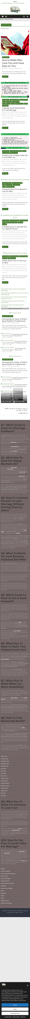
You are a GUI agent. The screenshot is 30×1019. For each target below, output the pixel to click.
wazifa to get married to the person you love (15, 238)
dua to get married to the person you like (10, 232)
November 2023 (5, 763)
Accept (15, 1005)
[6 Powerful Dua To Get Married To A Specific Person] (15, 215)
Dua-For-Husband (6, 183)
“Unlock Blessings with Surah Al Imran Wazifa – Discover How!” (14, 349)
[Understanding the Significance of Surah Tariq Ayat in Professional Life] (6, 333)
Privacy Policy (16, 1017)
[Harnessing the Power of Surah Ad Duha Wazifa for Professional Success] (7, 340)
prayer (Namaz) (5, 659)
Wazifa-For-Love (19, 103)
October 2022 (4, 788)
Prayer (8, 103)
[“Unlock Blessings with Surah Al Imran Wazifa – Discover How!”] (7, 347)
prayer (24, 860)
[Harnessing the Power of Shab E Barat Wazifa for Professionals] (15, 313)
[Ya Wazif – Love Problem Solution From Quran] (2, 16)
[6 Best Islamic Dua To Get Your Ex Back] (15, 253)
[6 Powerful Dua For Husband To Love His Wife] (15, 180)
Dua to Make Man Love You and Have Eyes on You (13, 63)
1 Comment (24, 112)
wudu (20, 622)
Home (2, 19)
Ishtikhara (9, 101)
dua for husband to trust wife (10, 199)
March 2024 (4, 756)
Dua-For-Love (6, 57)
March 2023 (4, 776)
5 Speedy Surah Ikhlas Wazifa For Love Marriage (13, 109)
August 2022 (4, 790)
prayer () (13, 451)
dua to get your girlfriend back (15, 268)
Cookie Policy (8, 1017)
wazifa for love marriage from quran (16, 116)
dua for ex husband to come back (10, 266)
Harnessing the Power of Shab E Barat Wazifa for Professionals (14, 320)
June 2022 (3, 795)
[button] (27, 985)
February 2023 (4, 778)
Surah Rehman (15, 446)
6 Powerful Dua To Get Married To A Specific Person (14, 228)
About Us (23, 1017)
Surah (13, 103)
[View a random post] (27, 16)
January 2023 (4, 781)
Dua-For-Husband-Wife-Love (8, 873)
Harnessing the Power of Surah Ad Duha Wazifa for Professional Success (14, 342)
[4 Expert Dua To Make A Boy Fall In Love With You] (15, 134)
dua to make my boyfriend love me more (15, 163)
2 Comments (23, 264)
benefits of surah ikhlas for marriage (11, 114)
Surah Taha (14, 442)
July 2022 (3, 793)
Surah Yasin (14, 467)
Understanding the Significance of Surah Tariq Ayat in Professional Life (15, 335)
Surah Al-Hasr (15, 830)
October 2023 (4, 766)
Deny (15, 1009)
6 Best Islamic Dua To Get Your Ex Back (14, 261)
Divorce (3, 868)
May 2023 (3, 771)
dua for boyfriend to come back (10, 161)
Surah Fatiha (17, 631)
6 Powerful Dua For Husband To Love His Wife (14, 190)
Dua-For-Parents (5, 881)
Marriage (3, 893)
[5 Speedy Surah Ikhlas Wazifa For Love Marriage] (15, 83)
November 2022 (5, 785)
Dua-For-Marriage (14, 99)
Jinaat (2, 890)
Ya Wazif (13, 68)
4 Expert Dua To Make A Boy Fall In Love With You (15, 156)
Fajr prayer (7, 853)
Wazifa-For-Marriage (6, 903)
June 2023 (3, 768)
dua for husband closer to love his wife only (11, 195)
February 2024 (4, 758)
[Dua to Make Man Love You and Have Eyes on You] (15, 31)
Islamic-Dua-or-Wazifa (11, 222)
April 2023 (3, 773)
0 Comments (19, 68)
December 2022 (5, 783)
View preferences (15, 1013)
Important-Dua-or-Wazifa (15, 151)
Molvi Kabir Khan (16, 112)
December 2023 (5, 761)
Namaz (18, 533)
